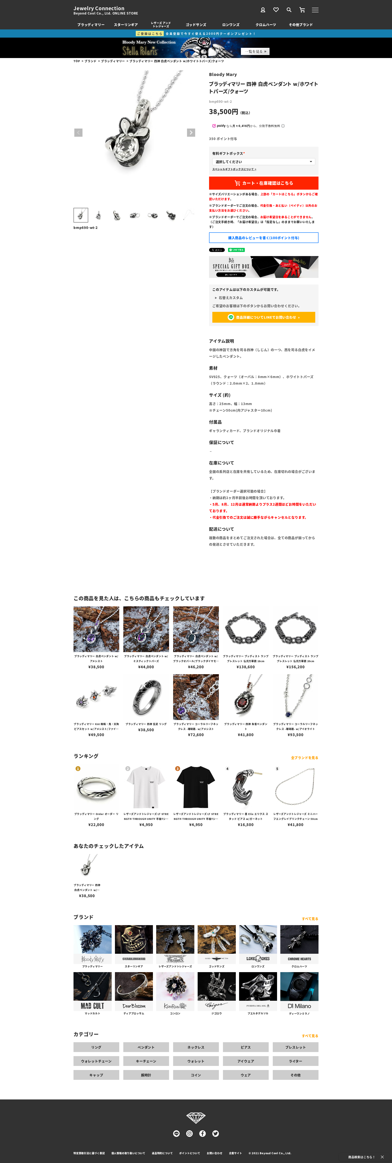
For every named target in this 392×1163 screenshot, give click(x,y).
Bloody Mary (223, 74)
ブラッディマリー (91, 24)
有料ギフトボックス (229, 153)
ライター (295, 1061)
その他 (296, 1074)
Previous (78, 133)
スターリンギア (126, 24)
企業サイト (235, 1153)
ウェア (246, 1074)
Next (191, 133)
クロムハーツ (266, 24)
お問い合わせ (215, 1153)
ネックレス (196, 1047)
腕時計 (146, 1074)
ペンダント (146, 1047)
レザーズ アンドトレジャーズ (161, 24)
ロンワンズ (230, 24)
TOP (77, 61)
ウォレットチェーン (96, 1061)
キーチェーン (146, 1061)
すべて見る (310, 918)
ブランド (91, 61)
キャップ (96, 1074)
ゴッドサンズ (196, 24)
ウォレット (196, 1061)
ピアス (246, 1047)
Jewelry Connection (99, 8)
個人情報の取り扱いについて (128, 1153)
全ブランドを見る (304, 757)
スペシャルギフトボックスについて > (234, 169)
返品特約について (162, 1153)
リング (96, 1047)
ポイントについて (189, 1153)
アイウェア (245, 1061)
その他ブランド (301, 24)
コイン (196, 1074)
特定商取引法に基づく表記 (89, 1153)
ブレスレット (295, 1047)
